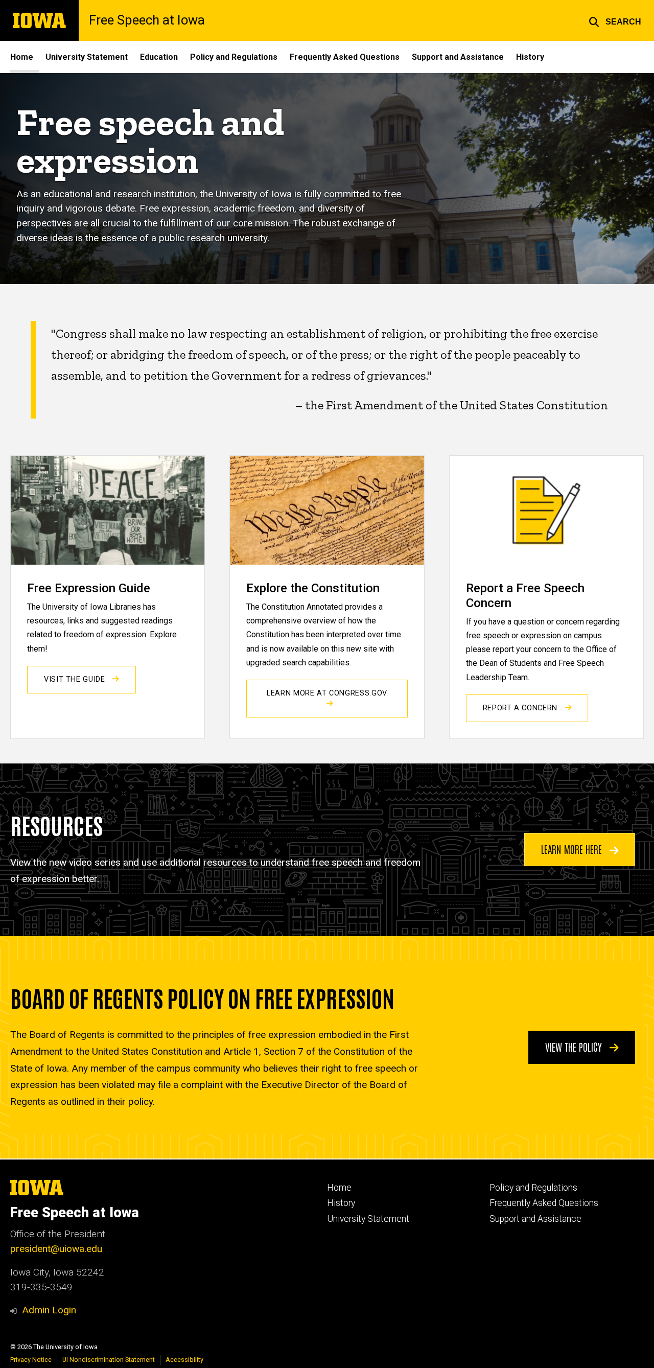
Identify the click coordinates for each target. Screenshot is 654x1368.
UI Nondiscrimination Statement (108, 1359)
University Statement (86, 57)
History (530, 57)
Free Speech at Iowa (147, 20)
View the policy (574, 1046)
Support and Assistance (458, 57)
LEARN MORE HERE (572, 848)
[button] (615, 20)
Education (159, 57)
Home (21, 57)
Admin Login (49, 1310)
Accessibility (184, 1359)
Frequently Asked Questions (345, 57)
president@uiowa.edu (56, 1249)
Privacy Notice (31, 1359)
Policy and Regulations (233, 57)
